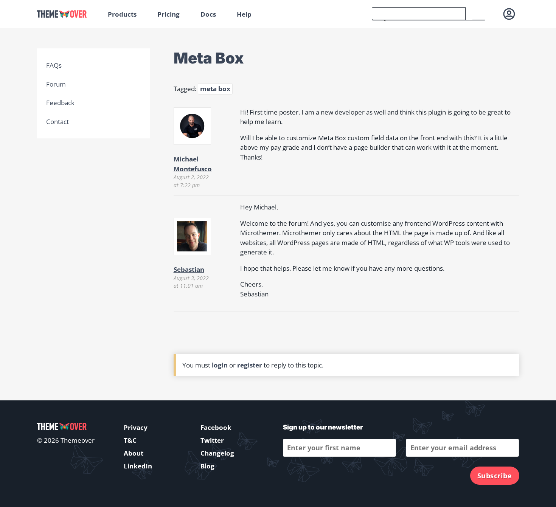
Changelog (217, 453)
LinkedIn (138, 466)
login (220, 365)
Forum (56, 84)
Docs (208, 14)
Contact (57, 121)
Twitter (212, 440)
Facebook (215, 427)
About (133, 453)
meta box (215, 88)
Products (122, 14)
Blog (207, 466)
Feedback (60, 102)
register (249, 365)
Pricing (168, 14)
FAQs (54, 65)
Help (244, 14)
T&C (130, 440)
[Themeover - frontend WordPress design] (67, 14)
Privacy (136, 427)
